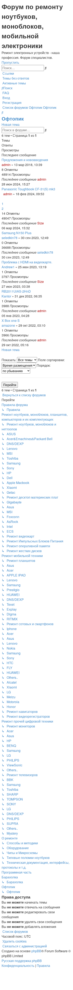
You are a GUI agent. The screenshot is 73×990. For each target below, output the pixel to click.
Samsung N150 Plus (16, 233)
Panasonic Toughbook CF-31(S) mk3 (28, 189)
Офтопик (13, 118)
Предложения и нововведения (25, 159)
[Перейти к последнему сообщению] (47, 179)
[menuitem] (15, 78)
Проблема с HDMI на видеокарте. (27, 262)
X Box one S (11, 320)
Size (40, 223)
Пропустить (10, 62)
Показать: (9, 360)
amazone (8, 325)
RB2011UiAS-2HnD (16, 291)
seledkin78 (9, 237)
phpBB (36, 951)
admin (6, 164)
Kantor (6, 296)
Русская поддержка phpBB (22, 960)
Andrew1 (8, 267)
